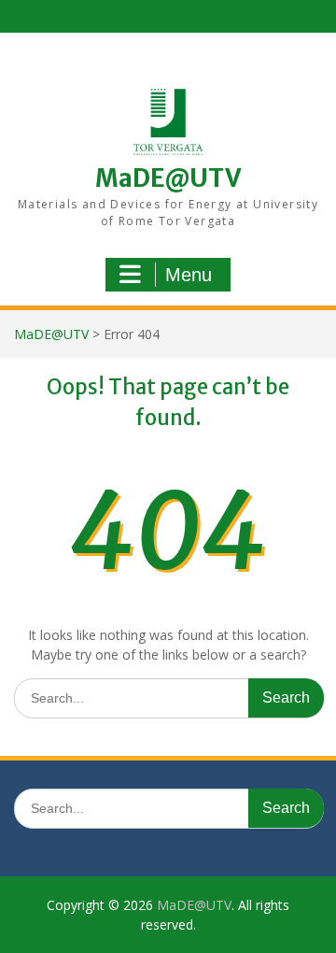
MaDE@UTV (168, 178)
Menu (188, 274)
